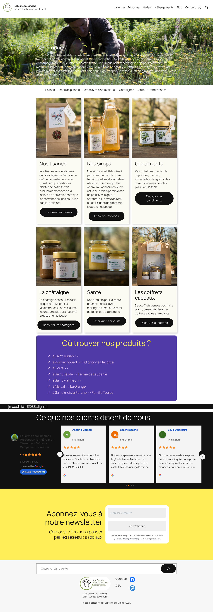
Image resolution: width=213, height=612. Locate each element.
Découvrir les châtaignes (58, 325)
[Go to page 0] (126, 485)
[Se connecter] (199, 7)
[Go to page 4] (136, 485)
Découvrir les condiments (154, 198)
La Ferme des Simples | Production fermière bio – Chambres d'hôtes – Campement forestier (37, 441)
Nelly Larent (80, 429)
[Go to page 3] (133, 485)
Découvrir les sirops (106, 216)
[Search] (168, 568)
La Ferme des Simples (25, 5)
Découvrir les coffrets (154, 323)
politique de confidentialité (126, 539)
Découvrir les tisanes (59, 212)
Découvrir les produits (106, 321)
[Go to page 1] (128, 485)
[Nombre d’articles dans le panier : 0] (206, 7)
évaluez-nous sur (32, 471)
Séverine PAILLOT (178, 429)
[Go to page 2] (131, 485)
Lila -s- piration (129, 429)
